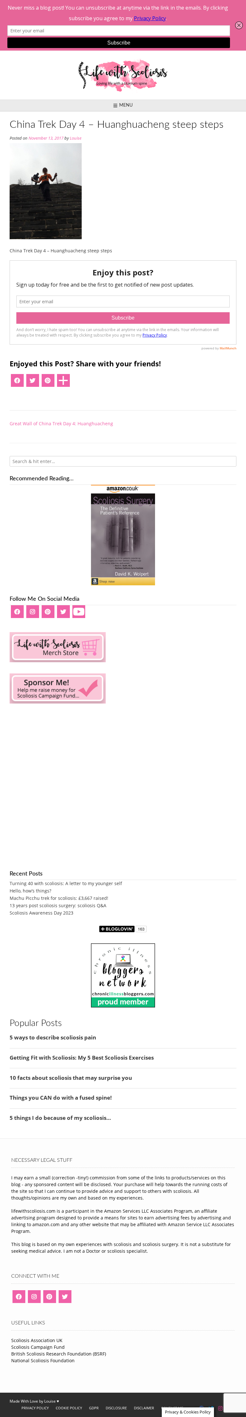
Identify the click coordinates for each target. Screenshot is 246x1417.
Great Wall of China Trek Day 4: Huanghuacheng (61, 423)
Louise (75, 138)
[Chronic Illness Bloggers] (123, 1006)
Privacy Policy (35, 1407)
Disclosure (116, 1407)
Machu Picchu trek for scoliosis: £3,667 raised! (59, 898)
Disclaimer (144, 1407)
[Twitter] (32, 382)
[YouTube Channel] (78, 614)
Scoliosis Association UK (36, 1340)
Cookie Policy (69, 1407)
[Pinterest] (48, 382)
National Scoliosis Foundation (43, 1360)
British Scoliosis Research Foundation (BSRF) (58, 1354)
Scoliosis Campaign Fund (38, 1347)
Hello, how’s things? (30, 891)
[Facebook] (17, 382)
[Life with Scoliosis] (123, 75)
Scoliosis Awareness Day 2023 (41, 913)
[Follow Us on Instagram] (220, 1408)
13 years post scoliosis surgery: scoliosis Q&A (58, 905)
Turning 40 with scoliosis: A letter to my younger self (66, 883)
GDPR (94, 1407)
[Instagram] (32, 614)
